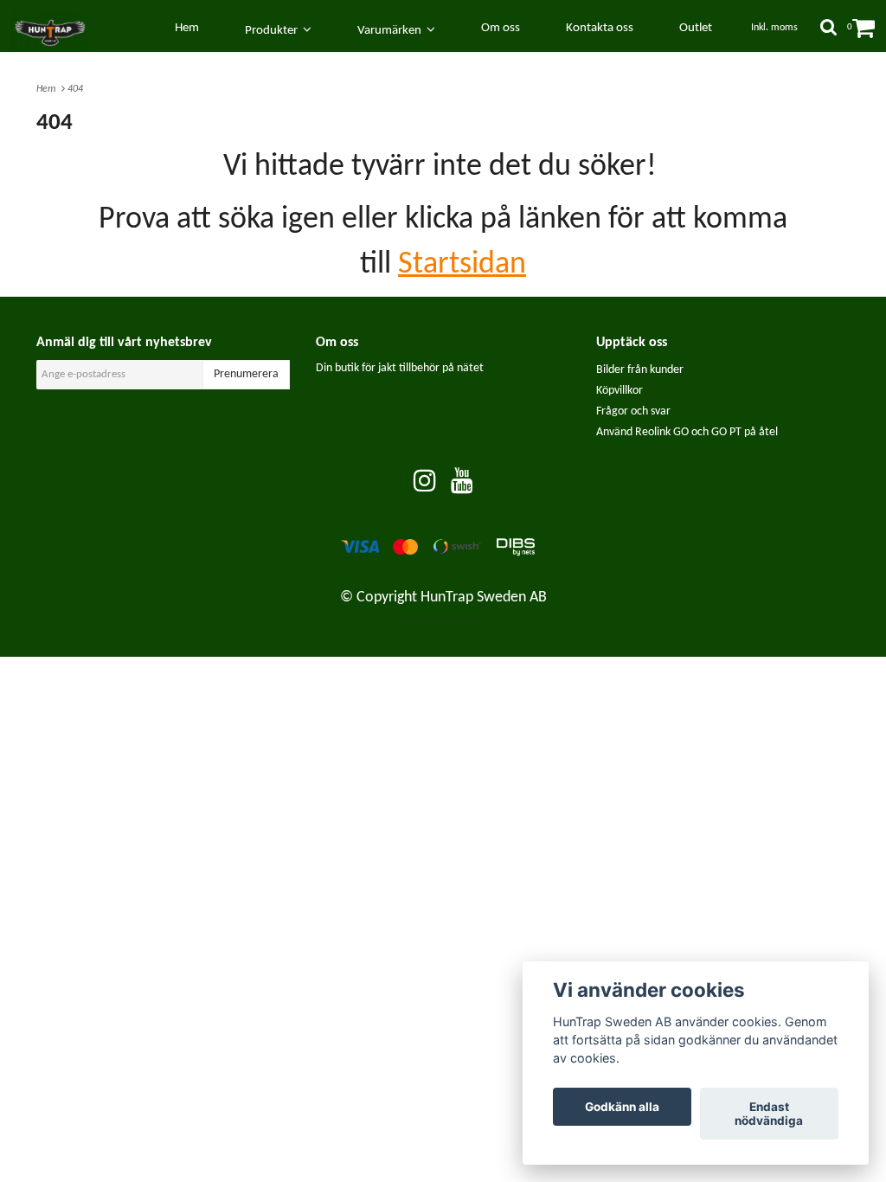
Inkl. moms (774, 27)
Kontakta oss (599, 28)
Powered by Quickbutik (443, 621)
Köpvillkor (619, 390)
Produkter (274, 30)
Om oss (500, 28)
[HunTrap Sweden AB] (58, 29)
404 (76, 89)
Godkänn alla (622, 1107)
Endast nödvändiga (769, 1113)
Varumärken (392, 30)
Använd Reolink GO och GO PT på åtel (687, 432)
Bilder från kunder (640, 369)
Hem (48, 89)
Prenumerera (246, 374)
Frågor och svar (633, 411)
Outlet (695, 28)
